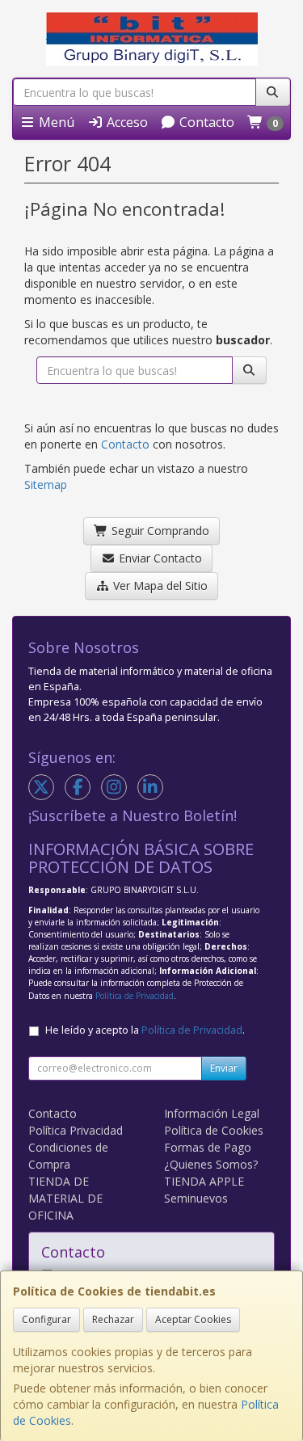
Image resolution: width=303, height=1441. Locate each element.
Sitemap (45, 484)
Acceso (125, 122)
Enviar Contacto (159, 558)
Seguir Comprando (158, 530)
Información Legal (211, 1113)
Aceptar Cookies (193, 1319)
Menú (55, 122)
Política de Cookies (213, 1130)
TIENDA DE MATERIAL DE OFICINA (65, 1198)
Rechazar (113, 1319)
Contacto (205, 122)
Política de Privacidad (134, 995)
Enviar (224, 1068)
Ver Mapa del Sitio (159, 585)
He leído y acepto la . (145, 1030)
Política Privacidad (75, 1130)
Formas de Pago (207, 1147)
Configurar (46, 1319)
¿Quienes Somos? (211, 1164)
